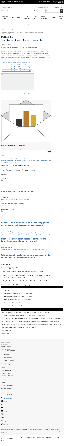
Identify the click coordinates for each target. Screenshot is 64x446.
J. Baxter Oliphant (23, 47)
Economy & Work (5, 379)
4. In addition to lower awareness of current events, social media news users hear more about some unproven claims (31, 324)
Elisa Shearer (34, 47)
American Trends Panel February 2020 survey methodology (17, 69)
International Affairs (6, 357)
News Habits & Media (6, 388)
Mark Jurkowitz (14, 47)
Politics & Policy (5, 354)
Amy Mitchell (6, 47)
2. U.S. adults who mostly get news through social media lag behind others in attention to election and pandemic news (31, 318)
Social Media (48, 160)
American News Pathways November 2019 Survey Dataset (18, 293)
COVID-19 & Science (34, 158)
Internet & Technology (7, 385)
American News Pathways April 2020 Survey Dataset (17, 302)
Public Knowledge (40, 160)
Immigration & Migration (7, 360)
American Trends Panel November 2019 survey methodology (17, 71)
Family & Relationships (7, 375)
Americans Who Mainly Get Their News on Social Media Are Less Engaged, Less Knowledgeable (23, 33)
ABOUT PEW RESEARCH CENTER (8, 428)
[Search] (61, 11)
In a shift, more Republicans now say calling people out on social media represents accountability (25, 223)
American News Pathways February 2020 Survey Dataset (18, 296)
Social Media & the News (6, 162)
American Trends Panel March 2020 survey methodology (16, 67)
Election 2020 (15, 160)
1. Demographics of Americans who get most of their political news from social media (23, 315)
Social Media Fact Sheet (12, 203)
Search (35, 10)
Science (3, 382)
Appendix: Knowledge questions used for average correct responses (19, 327)
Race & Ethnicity (5, 364)
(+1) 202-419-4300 (5, 349)
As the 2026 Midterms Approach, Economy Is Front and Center (23, 272)
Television (15, 162)
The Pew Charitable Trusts (53, 431)
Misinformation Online (31, 160)
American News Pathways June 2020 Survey (15, 306)
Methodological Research (7, 392)
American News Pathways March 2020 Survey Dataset (17, 299)
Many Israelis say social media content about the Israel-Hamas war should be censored (24, 239)
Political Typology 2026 (10, 268)
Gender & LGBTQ (5, 373)
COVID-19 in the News (44, 158)
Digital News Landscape (6, 160)
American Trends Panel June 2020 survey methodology (16, 62)
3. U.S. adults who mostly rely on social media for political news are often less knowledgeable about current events (30, 321)
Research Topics (5, 18)
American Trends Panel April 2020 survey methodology (16, 64)
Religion (3, 367)
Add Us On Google (6, 44)
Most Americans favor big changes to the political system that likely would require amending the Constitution (26, 276)
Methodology (5, 333)
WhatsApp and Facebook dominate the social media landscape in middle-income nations (25, 256)
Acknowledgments (6, 330)
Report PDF (7, 290)
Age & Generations (6, 370)
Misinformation (22, 160)
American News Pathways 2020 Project (9, 158)
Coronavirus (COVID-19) (24, 158)
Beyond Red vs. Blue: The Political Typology (16, 285)
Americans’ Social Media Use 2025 (17, 191)
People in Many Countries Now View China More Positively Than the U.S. (26, 281)
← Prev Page (26, 93)
